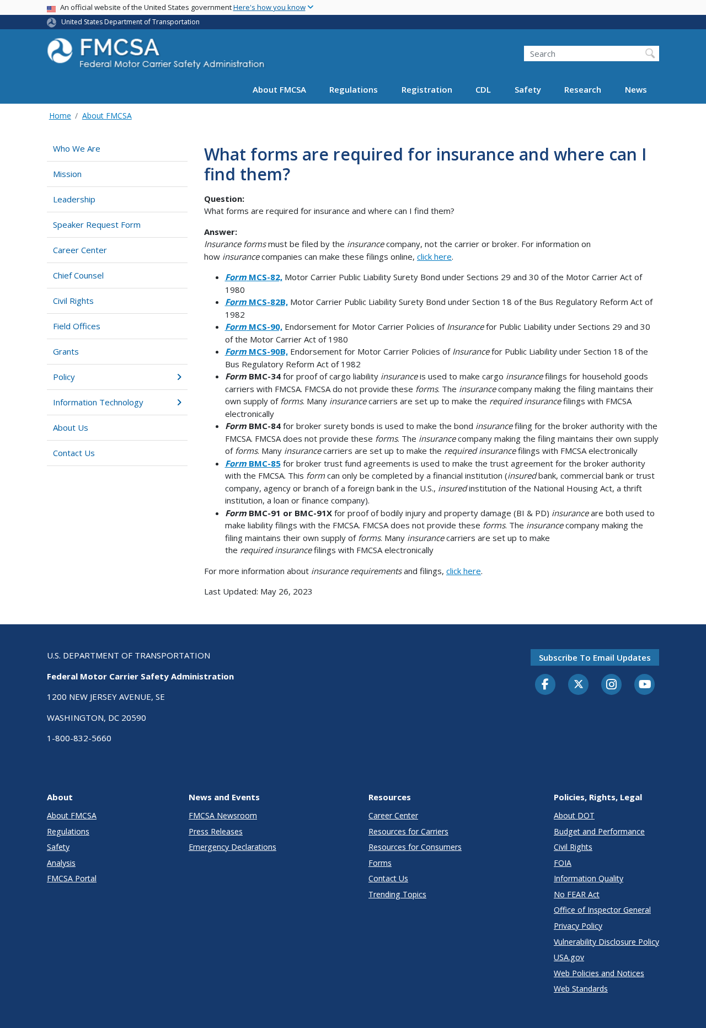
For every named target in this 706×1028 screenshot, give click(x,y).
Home (60, 115)
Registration (427, 89)
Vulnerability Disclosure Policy (606, 941)
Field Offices (76, 325)
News (636, 89)
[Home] (157, 57)
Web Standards (581, 988)
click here (434, 256)
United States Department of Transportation (130, 21)
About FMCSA (279, 89)
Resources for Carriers (408, 831)
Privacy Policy (578, 925)
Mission (67, 173)
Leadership (74, 199)
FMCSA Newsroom (223, 815)
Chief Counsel (78, 275)
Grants (66, 351)
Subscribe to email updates (595, 657)
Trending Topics (397, 894)
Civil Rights (73, 300)
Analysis (61, 863)
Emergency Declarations (232, 847)
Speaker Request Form (97, 224)
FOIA (562, 863)
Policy (64, 376)
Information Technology (98, 402)
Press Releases (216, 831)
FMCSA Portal (72, 878)
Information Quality (588, 878)
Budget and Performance (599, 831)
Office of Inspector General (602, 909)
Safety (528, 89)
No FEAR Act (577, 894)
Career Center (80, 249)
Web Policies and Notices (599, 973)
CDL (483, 89)
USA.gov (569, 957)
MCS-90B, (256, 351)
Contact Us (74, 452)
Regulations (353, 89)
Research (582, 89)
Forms (380, 863)
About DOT (574, 815)
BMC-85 (253, 463)
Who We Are (76, 148)
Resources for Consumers (415, 847)
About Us (70, 427)
